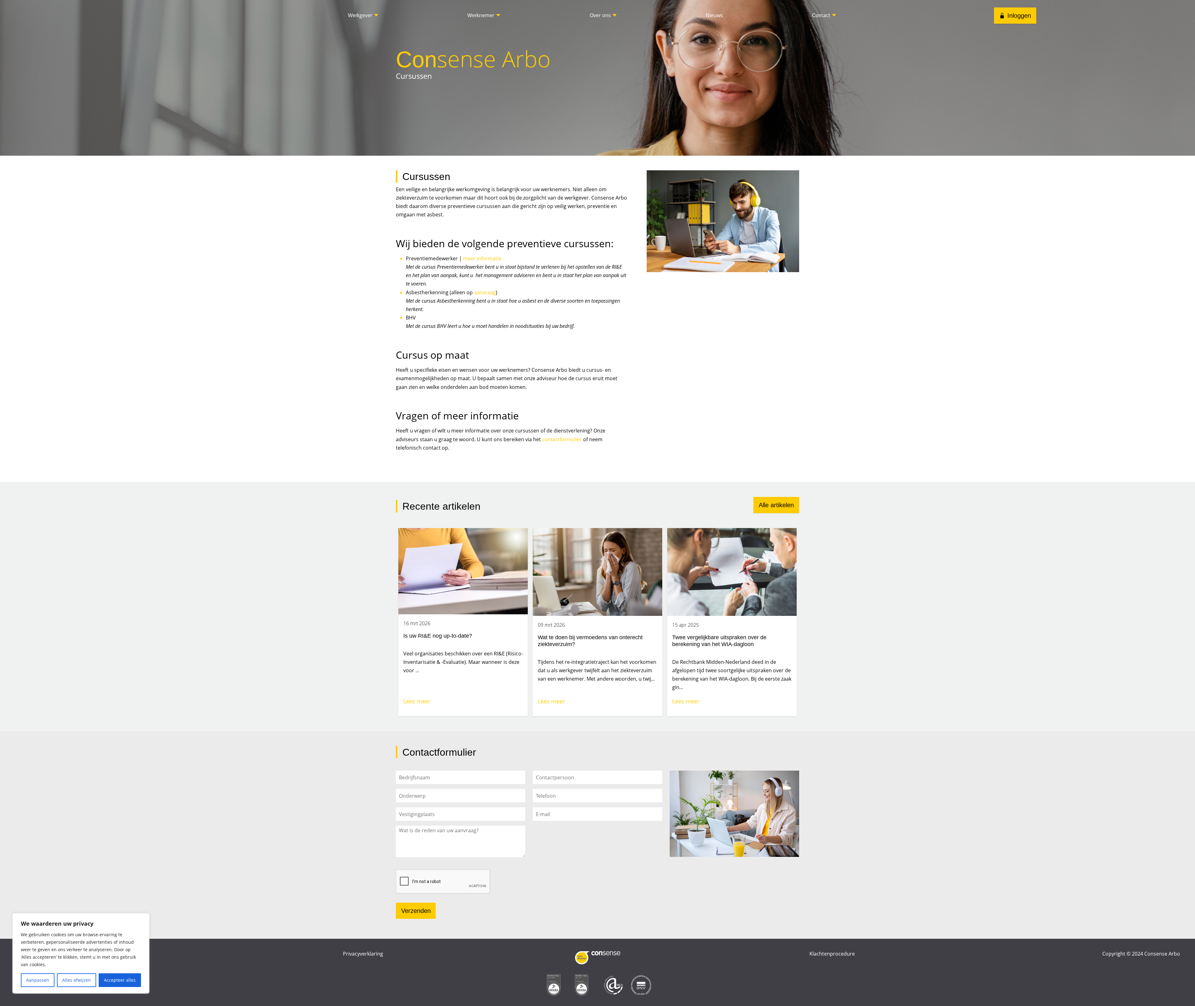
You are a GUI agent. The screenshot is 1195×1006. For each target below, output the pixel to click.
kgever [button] (361, 15)
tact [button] (822, 15)
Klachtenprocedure (832, 953)
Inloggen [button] (1019, 15)
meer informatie (482, 258)
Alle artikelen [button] (776, 505)
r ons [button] (601, 15)
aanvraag (485, 292)
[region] (80, 953)
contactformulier (562, 439)
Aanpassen (37, 980)
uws (714, 15)
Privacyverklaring (363, 953)
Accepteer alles (120, 980)
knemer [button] (481, 15)
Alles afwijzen (76, 980)
